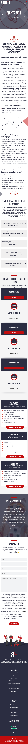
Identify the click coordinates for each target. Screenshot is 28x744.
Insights (14, 694)
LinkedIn (14, 732)
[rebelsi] (6, 2)
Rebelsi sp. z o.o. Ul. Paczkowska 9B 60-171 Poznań (14, 707)
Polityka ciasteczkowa (14, 680)
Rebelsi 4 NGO (14, 691)
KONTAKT (14, 701)
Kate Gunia (11, 741)
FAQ (14, 675)
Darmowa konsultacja (15, 427)
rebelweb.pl (21, 741)
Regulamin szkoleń (14, 678)
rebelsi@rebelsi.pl (14, 715)
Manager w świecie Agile (14, 688)
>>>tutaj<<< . (24, 611)
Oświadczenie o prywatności (14, 683)
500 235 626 (14, 712)
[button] (14, 223)
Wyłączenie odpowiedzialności (14, 686)
